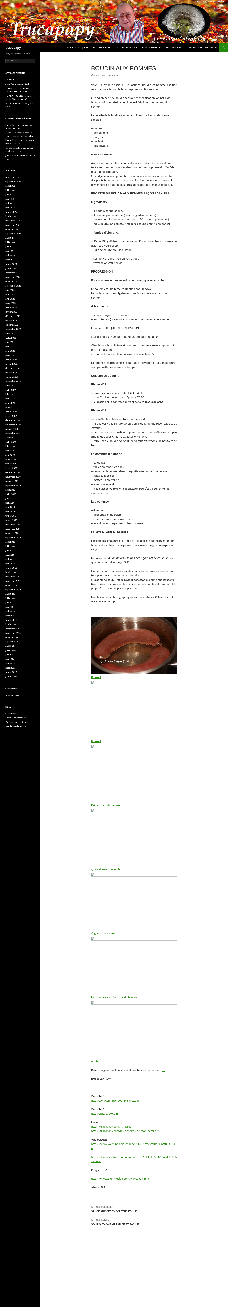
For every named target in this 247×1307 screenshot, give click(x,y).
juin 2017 (10, 603)
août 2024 (10, 238)
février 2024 (11, 264)
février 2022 (11, 359)
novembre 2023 (13, 277)
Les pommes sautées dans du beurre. (114, 997)
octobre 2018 (11, 533)
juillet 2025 (10, 190)
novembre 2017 (13, 581)
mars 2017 (10, 616)
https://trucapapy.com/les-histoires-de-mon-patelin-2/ (125, 1131)
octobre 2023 (11, 281)
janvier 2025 (11, 216)
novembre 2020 (13, 425)
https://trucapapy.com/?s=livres (111, 1126)
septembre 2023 (13, 286)
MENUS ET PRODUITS (125, 48)
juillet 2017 (10, 598)
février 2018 (11, 568)
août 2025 (10, 186)
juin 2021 (10, 394)
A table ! (96, 1061)
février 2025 (11, 212)
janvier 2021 (11, 416)
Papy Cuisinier (100, 48)
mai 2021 (9, 399)
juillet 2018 (10, 546)
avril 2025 (10, 203)
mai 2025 (9, 199)
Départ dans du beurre (105, 805)
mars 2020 (10, 459)
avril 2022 (10, 351)
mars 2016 (10, 668)
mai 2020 (9, 451)
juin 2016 (10, 655)
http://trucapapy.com (104, 1113)
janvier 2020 (11, 468)
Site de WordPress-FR (15, 726)
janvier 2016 (11, 676)
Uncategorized (12, 695)
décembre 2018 (12, 524)
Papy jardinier (149, 48)
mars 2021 (10, 407)
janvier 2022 (11, 364)
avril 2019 (10, 507)
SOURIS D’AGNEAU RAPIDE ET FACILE (115, 1222)
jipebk (114, 76)
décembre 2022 (12, 316)
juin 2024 (10, 247)
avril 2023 (10, 299)
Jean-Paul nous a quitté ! (17, 84)
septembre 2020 (13, 433)
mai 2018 (9, 555)
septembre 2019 (13, 485)
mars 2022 (10, 355)
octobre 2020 (11, 429)
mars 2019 (10, 511)
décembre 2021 (12, 368)
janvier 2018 (11, 572)
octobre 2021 (11, 377)
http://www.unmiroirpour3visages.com (115, 1100)
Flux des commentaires (16, 722)
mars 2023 (10, 303)
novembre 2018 (13, 529)
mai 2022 (9, 346)
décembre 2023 (12, 273)
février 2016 (11, 672)
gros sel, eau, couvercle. (106, 869)
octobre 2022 (11, 325)
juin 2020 (10, 446)
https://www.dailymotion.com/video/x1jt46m (120, 1178)
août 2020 (10, 438)
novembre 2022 (13, 320)
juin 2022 (10, 342)
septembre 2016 (13, 642)
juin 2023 (10, 290)
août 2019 (10, 490)
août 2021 (10, 386)
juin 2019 (10, 498)
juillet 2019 (10, 494)
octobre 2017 (11, 585)
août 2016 (10, 646)
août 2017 (10, 594)
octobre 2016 (11, 637)
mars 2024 (10, 260)
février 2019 (11, 516)
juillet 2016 (10, 650)
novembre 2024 (13, 225)
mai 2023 (9, 294)
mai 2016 (9, 659)
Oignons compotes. (103, 933)
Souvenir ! (10, 79)
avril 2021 (10, 403)
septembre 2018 (13, 537)
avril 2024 (10, 255)
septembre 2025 (13, 182)
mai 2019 (9, 503)
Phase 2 (96, 741)
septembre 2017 (13, 590)
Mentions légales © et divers (201, 48)
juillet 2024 (10, 242)
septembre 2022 (13, 329)
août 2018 (10, 542)
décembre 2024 (12, 221)
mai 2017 (9, 607)
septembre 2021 (13, 381)
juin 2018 (10, 550)
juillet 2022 (10, 338)
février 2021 (11, 412)
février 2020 (11, 464)
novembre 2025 (13, 177)
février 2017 (11, 620)
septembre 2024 (13, 234)
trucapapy (13, 48)
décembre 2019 (12, 472)
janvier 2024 (11, 268)
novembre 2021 (13, 373)
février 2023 (11, 307)
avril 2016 (10, 663)
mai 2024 (9, 251)
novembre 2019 (13, 477)
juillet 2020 (10, 442)
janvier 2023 (11, 312)
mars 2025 (10, 208)
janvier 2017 (11, 624)
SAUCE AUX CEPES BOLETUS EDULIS (114, 1209)
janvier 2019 (11, 520)
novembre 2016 (13, 633)
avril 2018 (10, 559)
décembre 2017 (12, 577)
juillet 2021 (10, 390)
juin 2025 (10, 195)
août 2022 (10, 333)
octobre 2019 (11, 481)
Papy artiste (171, 48)
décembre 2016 (12, 629)
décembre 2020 (12, 420)
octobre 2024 (11, 229)
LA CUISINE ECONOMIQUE (73, 48)
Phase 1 (96, 677)
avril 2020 (10, 455)
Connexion (10, 713)
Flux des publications (15, 718)
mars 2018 (10, 564)
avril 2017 (10, 611)
